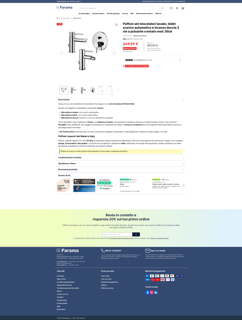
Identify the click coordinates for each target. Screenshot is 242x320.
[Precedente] (61, 53)
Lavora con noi (62, 294)
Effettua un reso (107, 288)
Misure (59, 291)
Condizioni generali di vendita (68, 288)
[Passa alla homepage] (64, 8)
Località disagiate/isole (65, 282)
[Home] (57, 18)
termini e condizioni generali (159, 238)
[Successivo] (114, 53)
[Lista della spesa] (171, 8)
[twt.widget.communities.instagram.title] (151, 292)
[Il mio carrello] (182, 8)
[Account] (177, 8)
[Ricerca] (162, 8)
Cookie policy (62, 300)
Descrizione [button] (64, 99)
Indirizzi (104, 285)
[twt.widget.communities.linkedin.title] (156, 292)
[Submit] (136, 234)
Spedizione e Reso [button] (67, 163)
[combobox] (119, 8)
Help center (61, 279)
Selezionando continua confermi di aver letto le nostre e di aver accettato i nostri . (122, 238)
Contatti (60, 297)
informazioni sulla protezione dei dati (121, 238)
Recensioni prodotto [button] (68, 169)
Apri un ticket (158, 250)
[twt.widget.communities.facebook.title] (147, 292)
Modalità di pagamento (109, 282)
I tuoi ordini (105, 276)
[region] (88, 58)
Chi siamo (60, 276)
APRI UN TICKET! (75, 1)
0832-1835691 (113, 250)
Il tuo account (106, 279)
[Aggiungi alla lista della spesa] (116, 24)
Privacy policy (62, 303)
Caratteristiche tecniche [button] (69, 157)
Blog (58, 306)
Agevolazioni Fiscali (64, 285)
